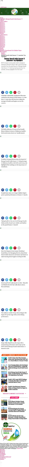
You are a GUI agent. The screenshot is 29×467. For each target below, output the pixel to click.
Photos (2, 33)
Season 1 (2, 22)
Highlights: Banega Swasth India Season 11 (11, 19)
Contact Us (3, 458)
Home (1, 18)
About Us (2, 452)
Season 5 (2, 27)
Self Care (2, 47)
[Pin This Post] (14, 93)
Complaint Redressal (5, 457)
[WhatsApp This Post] (10, 93)
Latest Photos (3, 34)
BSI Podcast (3, 51)
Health (1, 48)
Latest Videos (3, 21)
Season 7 (2, 30)
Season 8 (2, 31)
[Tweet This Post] (6, 93)
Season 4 (2, 26)
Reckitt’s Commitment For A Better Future (10, 50)
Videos (2, 20)
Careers (2, 459)
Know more (20, 448)
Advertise (2, 451)
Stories (2, 49)
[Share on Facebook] (2, 93)
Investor (2, 455)
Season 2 (2, 24)
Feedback (2, 453)
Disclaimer (3, 454)
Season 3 (2, 25)
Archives (2, 449)
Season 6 (2, 28)
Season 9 (2, 32)
